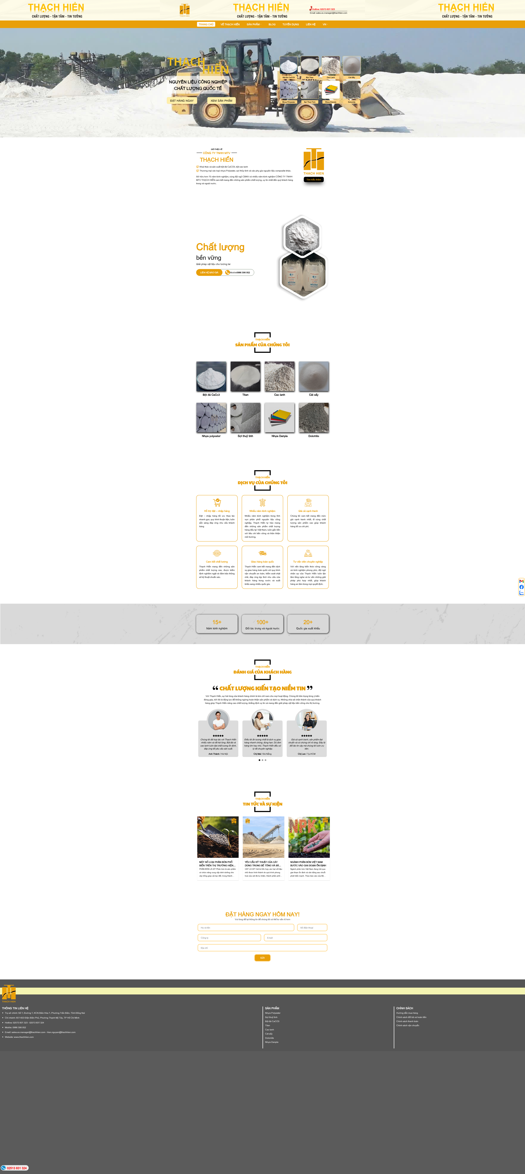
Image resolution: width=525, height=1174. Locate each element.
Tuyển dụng (291, 24)
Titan (245, 394)
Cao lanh (279, 394)
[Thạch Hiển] (198, 10)
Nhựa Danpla (280, 436)
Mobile (240, 272)
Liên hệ (311, 24)
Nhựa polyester (211, 436)
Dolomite (313, 436)
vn (324, 24)
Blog (272, 24)
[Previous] (200, 853)
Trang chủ (206, 24)
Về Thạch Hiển (230, 24)
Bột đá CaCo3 (211, 394)
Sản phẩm (253, 24)
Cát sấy (313, 394)
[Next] (324, 853)
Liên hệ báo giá (209, 272)
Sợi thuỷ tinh (245, 436)
